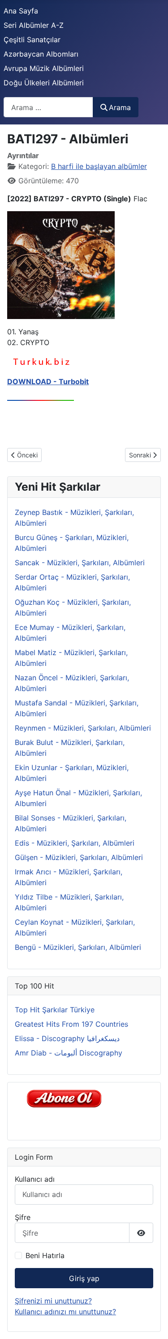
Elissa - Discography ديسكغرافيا (67, 1038)
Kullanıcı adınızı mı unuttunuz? (65, 1311)
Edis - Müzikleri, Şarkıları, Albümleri (74, 842)
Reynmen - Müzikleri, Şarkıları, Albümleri (83, 727)
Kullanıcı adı (35, 1179)
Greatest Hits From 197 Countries (71, 1024)
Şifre (22, 1217)
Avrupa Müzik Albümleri (44, 68)
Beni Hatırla (45, 1255)
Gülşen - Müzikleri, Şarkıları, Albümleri (79, 857)
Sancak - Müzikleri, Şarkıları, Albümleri (80, 562)
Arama (120, 107)
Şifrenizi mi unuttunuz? (53, 1300)
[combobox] (48, 107)
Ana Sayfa (21, 10)
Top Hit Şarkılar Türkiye (55, 1009)
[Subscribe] (66, 1097)
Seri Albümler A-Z (34, 25)
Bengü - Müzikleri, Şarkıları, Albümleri (78, 947)
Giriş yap (84, 1278)
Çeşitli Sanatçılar (32, 39)
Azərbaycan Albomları (41, 53)
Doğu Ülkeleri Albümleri (44, 82)
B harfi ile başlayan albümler (99, 166)
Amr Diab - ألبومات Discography (68, 1052)
